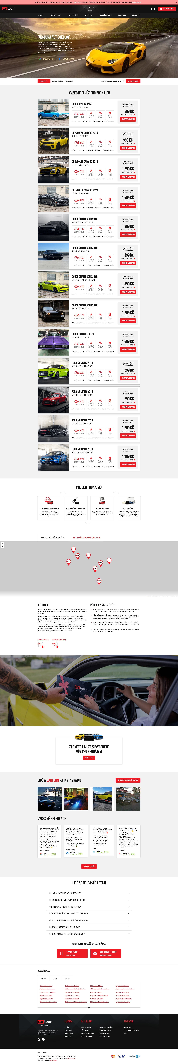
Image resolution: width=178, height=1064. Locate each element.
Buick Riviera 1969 (82, 104)
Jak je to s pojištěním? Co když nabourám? (64, 927)
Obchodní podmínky (131, 1030)
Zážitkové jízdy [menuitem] (72, 15)
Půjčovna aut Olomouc (47, 989)
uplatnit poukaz (133, 81)
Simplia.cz (53, 1060)
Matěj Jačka (71, 1058)
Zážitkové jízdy (86, 1027)
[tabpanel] (89, 995)
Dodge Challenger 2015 (84, 219)
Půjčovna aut (85, 1030)
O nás (66, 1027)
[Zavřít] (176, 2)
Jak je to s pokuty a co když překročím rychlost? (67, 934)
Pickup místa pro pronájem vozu (86, 537)
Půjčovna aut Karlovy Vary (48, 1002)
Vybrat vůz (43, 81)
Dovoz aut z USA (105, 1030)
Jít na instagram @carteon (128, 780)
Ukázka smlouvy (43, 640)
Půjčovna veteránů (106, 1027)
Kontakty (67, 1036)
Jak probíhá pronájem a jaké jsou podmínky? (65, 893)
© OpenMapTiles (156, 596)
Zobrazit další (89, 866)
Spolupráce (68, 1033)
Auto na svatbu (86, 1036)
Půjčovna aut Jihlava (46, 999)
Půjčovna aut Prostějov (123, 1002)
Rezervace (128, 1027)
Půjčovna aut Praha (46, 986)
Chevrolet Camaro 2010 (85, 133)
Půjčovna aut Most (46, 995)
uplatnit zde (77, 2)
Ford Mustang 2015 (82, 363)
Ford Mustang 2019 (82, 449)
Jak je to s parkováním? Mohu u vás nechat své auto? (68, 913)
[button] (77, 556)
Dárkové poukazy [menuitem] (105, 15)
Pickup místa (69, 81)
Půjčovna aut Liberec (122, 986)
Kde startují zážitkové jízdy (53, 537)
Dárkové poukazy (87, 1033)
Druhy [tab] (67, 979)
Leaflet (149, 596)
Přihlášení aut (104, 1033)
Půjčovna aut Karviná (122, 995)
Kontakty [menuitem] (136, 15)
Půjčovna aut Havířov (72, 992)
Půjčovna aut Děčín (96, 999)
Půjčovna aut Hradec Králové (125, 989)
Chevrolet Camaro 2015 (85, 161)
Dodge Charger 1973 (83, 334)
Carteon (53, 780)
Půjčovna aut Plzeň (96, 986)
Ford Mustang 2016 (82, 420)
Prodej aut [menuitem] (122, 15)
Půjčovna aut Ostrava (72, 986)
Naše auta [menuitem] (88, 15)
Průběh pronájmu (57, 81)
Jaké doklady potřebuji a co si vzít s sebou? (65, 907)
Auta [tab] (55, 979)
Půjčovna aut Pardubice (47, 992)
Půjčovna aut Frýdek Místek (99, 995)
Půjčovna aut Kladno (122, 992)
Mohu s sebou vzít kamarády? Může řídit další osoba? (68, 920)
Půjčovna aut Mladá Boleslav (99, 1002)
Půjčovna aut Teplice (72, 999)
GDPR (126, 1033)
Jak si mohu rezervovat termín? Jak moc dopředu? (67, 900)
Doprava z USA (104, 1036)
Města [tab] (43, 979)
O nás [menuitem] (40, 15)
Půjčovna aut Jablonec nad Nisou (76, 1002)
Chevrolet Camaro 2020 (85, 190)
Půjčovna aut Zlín (95, 992)
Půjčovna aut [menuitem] (55, 15)
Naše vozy (68, 1030)
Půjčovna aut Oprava (72, 995)
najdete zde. (136, 2)
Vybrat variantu (128, 119)
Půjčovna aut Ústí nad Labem (99, 989)
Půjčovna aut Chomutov (123, 999)
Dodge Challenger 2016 (84, 305)
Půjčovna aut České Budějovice (75, 989)
